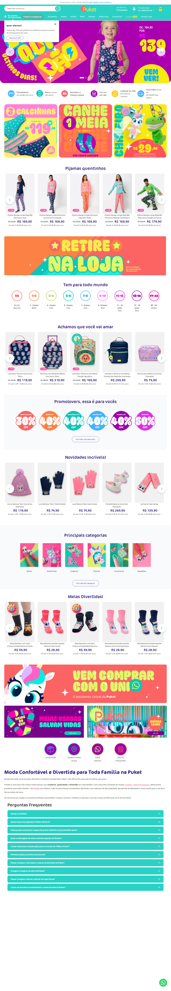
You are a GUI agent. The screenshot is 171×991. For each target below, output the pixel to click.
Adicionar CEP (15, 38)
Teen (102, 306)
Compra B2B (50, 757)
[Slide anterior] (60, 2)
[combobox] (32, 9)
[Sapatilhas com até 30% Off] (26, 420)
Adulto (154, 306)
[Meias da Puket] (29, 566)
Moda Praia (52, 571)
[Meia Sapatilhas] (142, 566)
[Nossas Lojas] (127, 722)
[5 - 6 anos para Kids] (68, 300)
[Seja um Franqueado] (120, 754)
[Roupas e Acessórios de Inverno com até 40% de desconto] (97, 420)
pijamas (128, 784)
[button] (80, 77)
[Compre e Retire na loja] (74, 754)
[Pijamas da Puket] (97, 566)
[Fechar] (55, 24)
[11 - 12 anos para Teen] (119, 300)
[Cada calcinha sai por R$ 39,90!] (30, 131)
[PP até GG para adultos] (154, 300)
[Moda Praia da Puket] (52, 566)
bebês (37, 788)
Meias (29, 571)
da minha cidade (14, 16)
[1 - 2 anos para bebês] (34, 300)
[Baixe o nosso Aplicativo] (40, 93)
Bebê (34, 306)
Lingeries (74, 571)
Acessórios (119, 571)
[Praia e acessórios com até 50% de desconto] (145, 420)
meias (135, 784)
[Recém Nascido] (17, 300)
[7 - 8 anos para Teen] (85, 300)
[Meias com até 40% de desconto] (50, 420)
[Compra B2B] (50, 754)
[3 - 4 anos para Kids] (51, 300)
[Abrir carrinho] (160, 9)
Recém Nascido (17, 306)
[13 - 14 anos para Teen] (137, 300)
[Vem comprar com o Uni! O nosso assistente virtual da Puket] (85, 684)
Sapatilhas (141, 571)
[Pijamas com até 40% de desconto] (121, 420)
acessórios (144, 784)
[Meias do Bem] (44, 722)
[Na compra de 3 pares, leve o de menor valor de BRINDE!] (85, 131)
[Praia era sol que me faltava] (85, 51)
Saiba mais (99, 2)
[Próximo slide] (111, 2)
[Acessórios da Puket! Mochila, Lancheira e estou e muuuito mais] (119, 566)
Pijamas (96, 571)
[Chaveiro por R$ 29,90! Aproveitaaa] (140, 131)
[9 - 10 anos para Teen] (102, 300)
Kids (51, 306)
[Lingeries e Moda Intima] (74, 566)
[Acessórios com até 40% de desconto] (74, 420)
